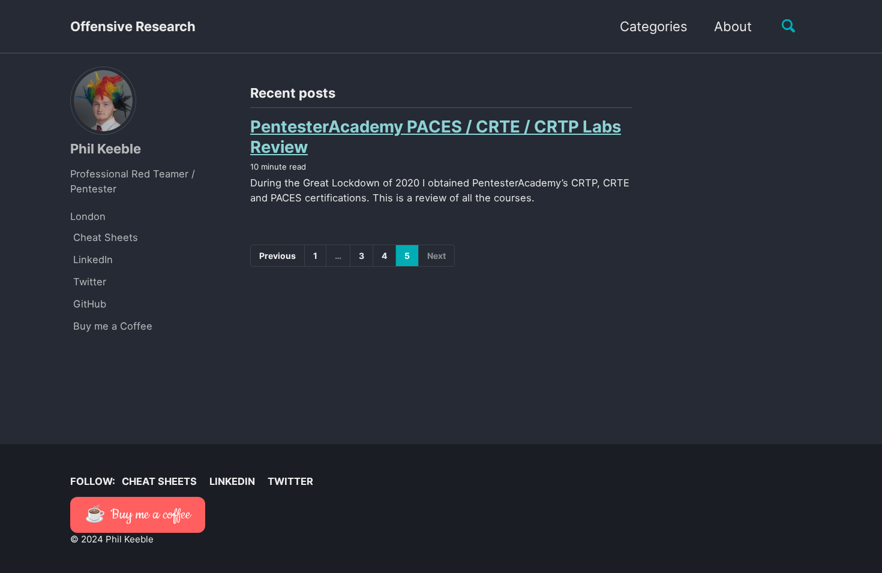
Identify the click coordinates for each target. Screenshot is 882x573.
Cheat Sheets (159, 481)
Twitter (290, 481)
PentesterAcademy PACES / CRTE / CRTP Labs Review (435, 136)
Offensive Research (133, 26)
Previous (277, 256)
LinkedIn (232, 481)
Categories (654, 26)
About (733, 26)
